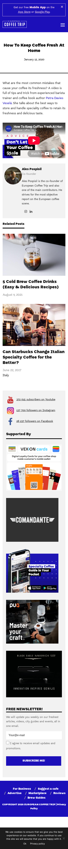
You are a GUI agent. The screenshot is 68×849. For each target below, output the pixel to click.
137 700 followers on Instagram (35, 410)
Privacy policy (37, 843)
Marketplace (37, 793)
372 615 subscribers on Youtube (35, 399)
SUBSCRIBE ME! (33, 760)
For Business (22, 789)
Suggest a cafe (48, 789)
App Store (24, 12)
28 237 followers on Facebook (34, 421)
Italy (6, 375)
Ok (24, 843)
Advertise (14, 793)
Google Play (42, 12)
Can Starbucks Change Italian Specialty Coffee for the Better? (34, 357)
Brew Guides (37, 798)
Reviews (59, 793)
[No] (63, 838)
